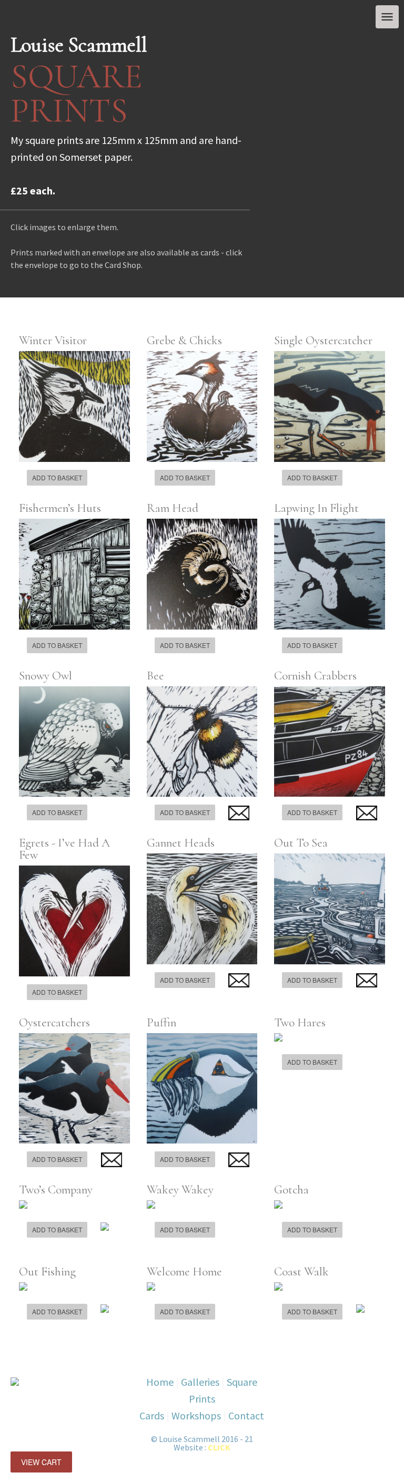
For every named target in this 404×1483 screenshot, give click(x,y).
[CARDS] (238, 812)
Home (160, 1381)
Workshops (196, 1415)
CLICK (219, 1447)
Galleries (200, 1381)
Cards (151, 1415)
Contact (246, 1415)
